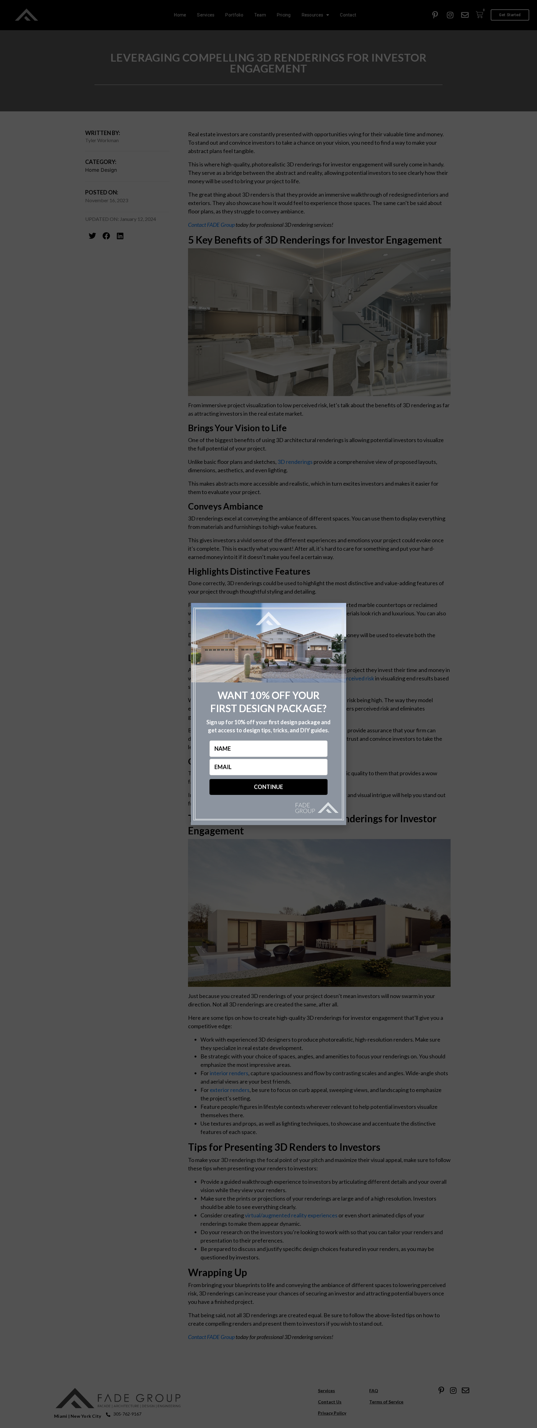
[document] (268, 714)
